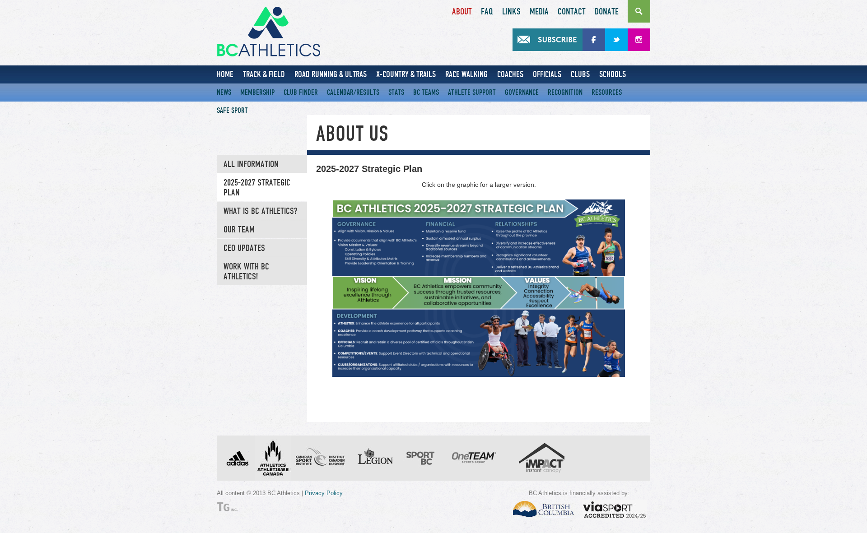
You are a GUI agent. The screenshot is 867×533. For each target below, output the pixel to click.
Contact (572, 12)
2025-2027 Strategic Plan (257, 188)
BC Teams (426, 92)
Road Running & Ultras (330, 74)
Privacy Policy (324, 493)
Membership (257, 92)
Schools (612, 74)
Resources (607, 92)
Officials (547, 74)
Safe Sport (232, 110)
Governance (522, 92)
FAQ (487, 12)
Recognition (565, 92)
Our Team (239, 230)
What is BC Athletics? (260, 211)
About (462, 12)
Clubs (580, 74)
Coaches (510, 74)
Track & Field (264, 74)
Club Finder (301, 92)
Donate (607, 12)
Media (539, 12)
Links (511, 12)
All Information (251, 164)
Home (225, 74)
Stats (396, 92)
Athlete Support (472, 92)
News (224, 92)
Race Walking (466, 74)
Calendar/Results (353, 92)
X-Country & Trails (406, 74)
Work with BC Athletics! (246, 272)
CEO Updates (244, 248)
